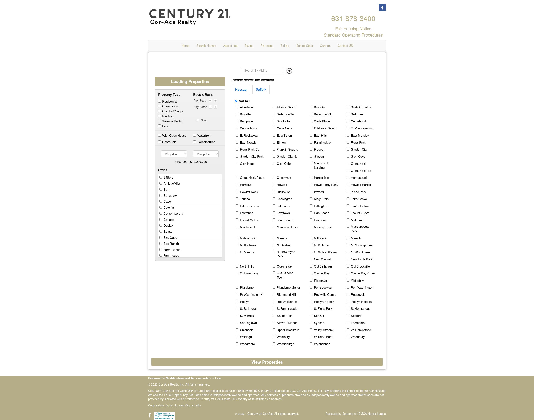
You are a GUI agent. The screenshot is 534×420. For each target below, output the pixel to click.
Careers (325, 45)
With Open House (174, 135)
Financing (267, 45)
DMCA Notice (367, 413)
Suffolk (261, 89)
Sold (202, 120)
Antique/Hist (172, 183)
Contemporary (173, 213)
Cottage (169, 219)
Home (185, 45)
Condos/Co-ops (173, 111)
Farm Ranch (172, 249)
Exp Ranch (171, 243)
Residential (169, 101)
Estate (168, 231)
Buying (248, 45)
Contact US (345, 45)
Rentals (167, 116)
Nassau (241, 89)
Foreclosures (206, 142)
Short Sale (169, 142)
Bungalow (170, 195)
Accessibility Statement (341, 413)
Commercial (170, 106)
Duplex (168, 225)
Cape (167, 201)
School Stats (304, 45)
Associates (230, 45)
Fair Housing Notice (353, 28)
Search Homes (206, 45)
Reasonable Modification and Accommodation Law (184, 378)
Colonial (169, 207)
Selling (285, 45)
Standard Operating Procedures (353, 35)
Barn (167, 189)
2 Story (168, 177)
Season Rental (172, 121)
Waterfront (204, 135)
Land (165, 126)
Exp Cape (170, 237)
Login (382, 413)
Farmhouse (171, 255)
